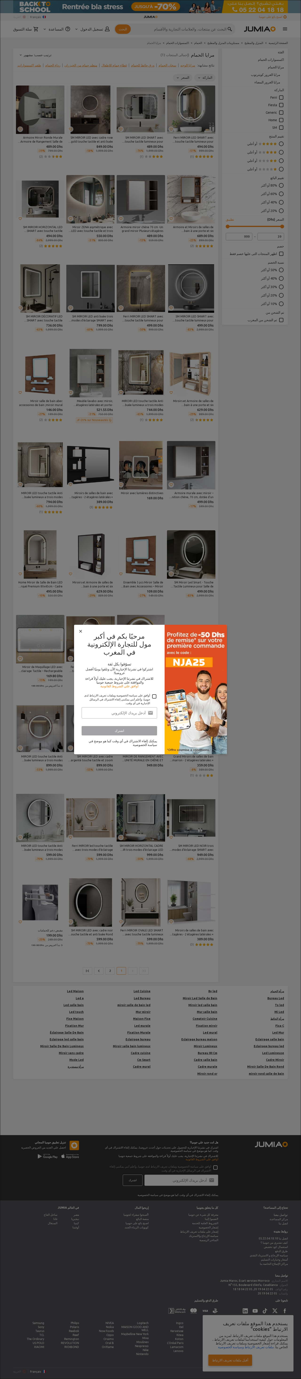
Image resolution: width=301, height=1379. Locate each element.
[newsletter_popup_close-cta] (80, 631)
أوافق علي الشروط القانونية (119, 686)
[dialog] (150, 689)
